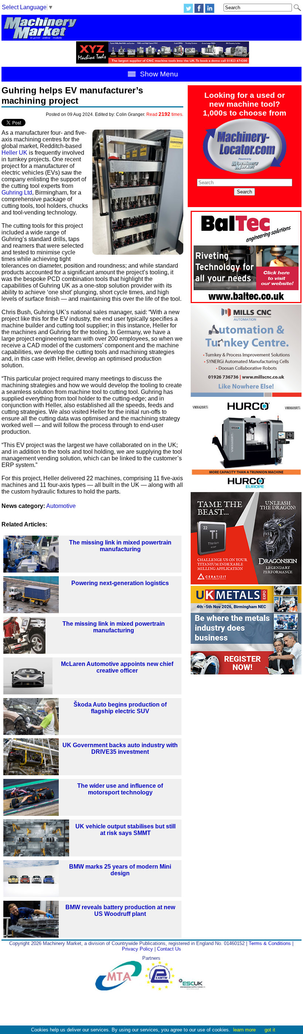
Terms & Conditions (270, 943)
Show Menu (158, 74)
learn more (244, 1030)
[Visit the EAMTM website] (161, 989)
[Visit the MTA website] (120, 989)
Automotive (61, 506)
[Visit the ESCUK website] (193, 989)
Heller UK (14, 153)
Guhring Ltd (16, 192)
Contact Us (169, 949)
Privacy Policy (137, 949)
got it (270, 1030)
